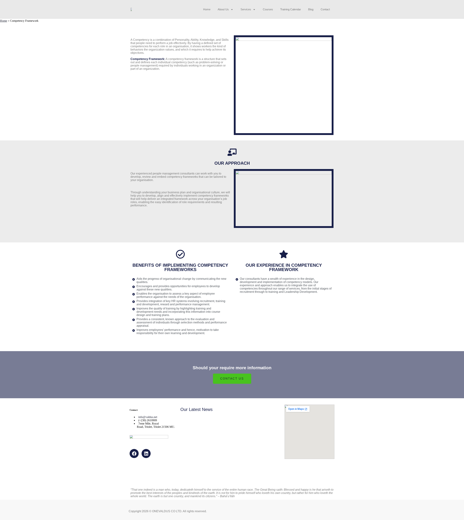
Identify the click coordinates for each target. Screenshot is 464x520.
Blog (310, 9)
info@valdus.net (147, 417)
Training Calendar (290, 9)
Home (206, 9)
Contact (325, 9)
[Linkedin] (146, 453)
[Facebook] (134, 453)
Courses (268, 9)
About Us (223, 9)
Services (246, 9)
